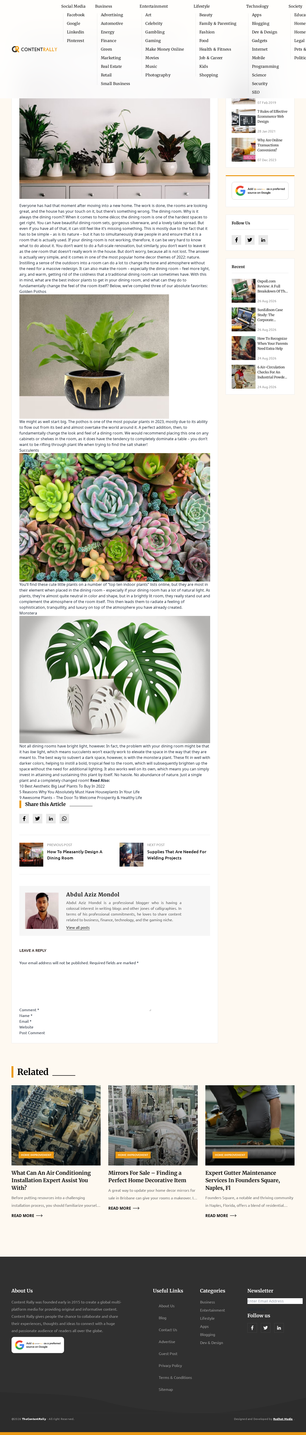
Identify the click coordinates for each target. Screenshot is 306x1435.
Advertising (112, 14)
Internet (260, 49)
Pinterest (75, 40)
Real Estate (111, 66)
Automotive (112, 23)
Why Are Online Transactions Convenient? (269, 145)
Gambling (155, 32)
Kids (203, 66)
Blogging (261, 23)
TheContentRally (34, 1419)
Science (259, 75)
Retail (106, 75)
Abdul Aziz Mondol (92, 894)
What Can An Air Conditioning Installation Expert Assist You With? (51, 1180)
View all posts (78, 927)
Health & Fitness (215, 49)
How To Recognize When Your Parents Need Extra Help (272, 343)
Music (151, 66)
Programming (265, 66)
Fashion (207, 32)
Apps (257, 14)
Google (73, 23)
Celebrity (153, 23)
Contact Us (168, 1329)
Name (26, 1015)
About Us (167, 1305)
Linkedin (75, 32)
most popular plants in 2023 (138, 421)
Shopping (208, 75)
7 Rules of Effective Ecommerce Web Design (272, 116)
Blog (162, 1317)
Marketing (111, 57)
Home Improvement (36, 1155)
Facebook (76, 14)
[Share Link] (24, 818)
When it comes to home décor (92, 217)
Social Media (73, 6)
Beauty (206, 14)
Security (260, 83)
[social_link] (236, 240)
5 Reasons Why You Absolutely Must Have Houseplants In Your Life (79, 791)
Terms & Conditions (175, 1377)
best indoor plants (75, 280)
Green (106, 49)
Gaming (153, 40)
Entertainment (154, 6)
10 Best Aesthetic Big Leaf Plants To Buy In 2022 (62, 786)
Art (148, 14)
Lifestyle (202, 6)
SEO (256, 92)
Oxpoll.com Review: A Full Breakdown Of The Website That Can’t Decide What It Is (272, 291)
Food (203, 40)
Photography (157, 75)
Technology (257, 6)
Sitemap (166, 1389)
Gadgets (260, 40)
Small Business (115, 83)
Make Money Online (164, 49)
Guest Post (168, 1353)
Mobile (258, 57)
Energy (108, 32)
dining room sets (94, 222)
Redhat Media (283, 1419)
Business (103, 6)
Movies (152, 57)
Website (26, 1026)
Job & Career (211, 57)
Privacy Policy (170, 1365)
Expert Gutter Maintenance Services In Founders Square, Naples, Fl (242, 1180)
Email (25, 1021)
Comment (29, 1009)
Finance (108, 40)
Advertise (167, 1341)
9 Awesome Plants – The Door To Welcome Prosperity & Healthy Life (80, 797)
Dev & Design (265, 32)
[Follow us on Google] (260, 191)
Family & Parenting (218, 23)
